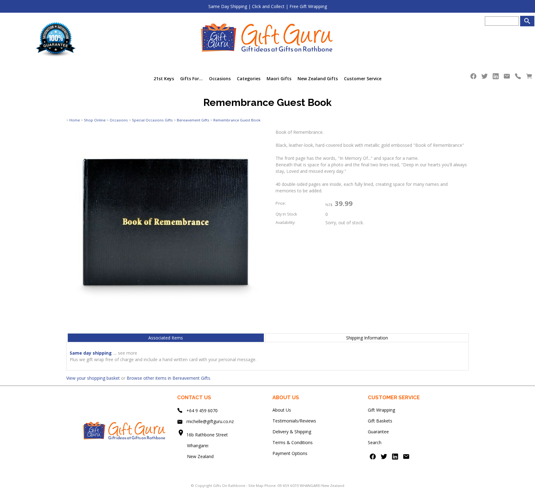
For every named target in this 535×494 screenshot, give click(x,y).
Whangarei (193, 445)
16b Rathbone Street (207, 435)
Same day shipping (91, 353)
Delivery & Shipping (291, 432)
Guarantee (378, 432)
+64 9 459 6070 (202, 410)
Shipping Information (367, 338)
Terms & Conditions (292, 442)
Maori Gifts (279, 78)
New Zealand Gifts (318, 78)
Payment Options (289, 453)
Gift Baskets (380, 421)
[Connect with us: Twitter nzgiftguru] (484, 78)
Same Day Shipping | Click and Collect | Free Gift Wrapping (267, 6)
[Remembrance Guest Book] (165, 325)
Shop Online (95, 120)
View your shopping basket (93, 378)
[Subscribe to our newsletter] (507, 78)
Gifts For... (191, 78)
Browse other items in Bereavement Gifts (168, 378)
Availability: (285, 222)
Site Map (255, 485)
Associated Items (165, 338)
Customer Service (362, 78)
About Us (281, 410)
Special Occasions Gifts (152, 120)
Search (374, 442)
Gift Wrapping (381, 410)
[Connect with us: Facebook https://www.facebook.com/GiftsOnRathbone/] (473, 78)
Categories (248, 78)
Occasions (220, 78)
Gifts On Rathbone (229, 485)
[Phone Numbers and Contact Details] (518, 78)
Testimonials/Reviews (294, 421)
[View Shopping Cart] (529, 78)
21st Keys (164, 78)
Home (74, 120)
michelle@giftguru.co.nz (210, 421)
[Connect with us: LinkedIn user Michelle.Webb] (496, 78)
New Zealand (195, 456)
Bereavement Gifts (193, 120)
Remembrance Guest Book (236, 120)
